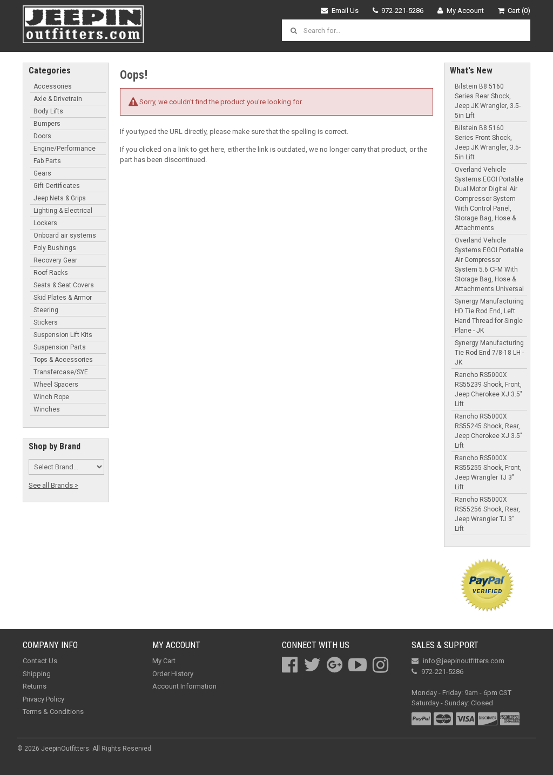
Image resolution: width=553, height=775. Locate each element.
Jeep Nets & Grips (59, 198)
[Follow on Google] (334, 665)
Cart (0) (519, 10)
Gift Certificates (56, 186)
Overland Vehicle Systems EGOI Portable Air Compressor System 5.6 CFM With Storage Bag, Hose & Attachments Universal (489, 265)
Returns (34, 686)
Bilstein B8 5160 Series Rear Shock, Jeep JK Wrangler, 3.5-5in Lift (488, 101)
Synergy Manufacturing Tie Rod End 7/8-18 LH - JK (489, 352)
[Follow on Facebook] (290, 665)
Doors (42, 136)
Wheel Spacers (55, 384)
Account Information (184, 686)
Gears (42, 173)
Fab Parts (47, 161)
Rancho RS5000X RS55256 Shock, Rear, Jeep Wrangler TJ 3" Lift (487, 514)
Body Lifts (48, 111)
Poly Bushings (54, 248)
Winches (46, 409)
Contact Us (40, 661)
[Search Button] (295, 30)
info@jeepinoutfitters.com (463, 661)
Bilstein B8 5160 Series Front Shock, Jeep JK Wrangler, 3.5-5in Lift (488, 142)
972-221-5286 (402, 10)
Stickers (45, 322)
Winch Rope (51, 397)
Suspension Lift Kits (62, 335)
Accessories (52, 86)
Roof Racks (50, 273)
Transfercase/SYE (60, 372)
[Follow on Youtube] (357, 665)
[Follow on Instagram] (380, 665)
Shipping (37, 674)
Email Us (345, 10)
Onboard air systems (64, 235)
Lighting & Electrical (62, 210)
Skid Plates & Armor (62, 297)
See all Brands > (53, 485)
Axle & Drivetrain (57, 99)
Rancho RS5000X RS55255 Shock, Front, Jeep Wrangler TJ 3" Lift (488, 472)
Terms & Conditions (53, 711)
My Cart (164, 661)
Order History (172, 674)
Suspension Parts (59, 347)
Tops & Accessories (63, 359)
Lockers (45, 223)
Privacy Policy (43, 699)
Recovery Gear (55, 260)
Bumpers (46, 123)
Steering (45, 310)
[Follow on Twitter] (312, 665)
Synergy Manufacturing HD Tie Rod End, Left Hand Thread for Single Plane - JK (489, 316)
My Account (465, 10)
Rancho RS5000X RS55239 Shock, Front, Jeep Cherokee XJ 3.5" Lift (488, 389)
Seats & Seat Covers (63, 285)
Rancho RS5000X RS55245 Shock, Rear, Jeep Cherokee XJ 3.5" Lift (488, 431)
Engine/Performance (64, 148)
